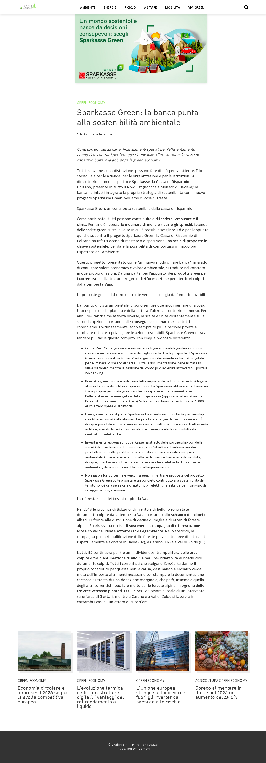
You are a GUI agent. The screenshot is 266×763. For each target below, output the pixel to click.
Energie (110, 7)
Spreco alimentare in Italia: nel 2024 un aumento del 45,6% (218, 693)
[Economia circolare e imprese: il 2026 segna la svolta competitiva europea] (44, 672)
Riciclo (130, 7)
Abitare (150, 7)
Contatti (144, 749)
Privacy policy (126, 749)
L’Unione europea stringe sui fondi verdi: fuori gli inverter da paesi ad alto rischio (160, 695)
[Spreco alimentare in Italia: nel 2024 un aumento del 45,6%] (221, 672)
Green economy (91, 102)
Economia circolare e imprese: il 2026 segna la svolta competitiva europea (43, 695)
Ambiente (88, 7)
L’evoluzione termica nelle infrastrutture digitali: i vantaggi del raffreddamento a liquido (100, 697)
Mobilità (172, 7)
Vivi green (196, 7)
